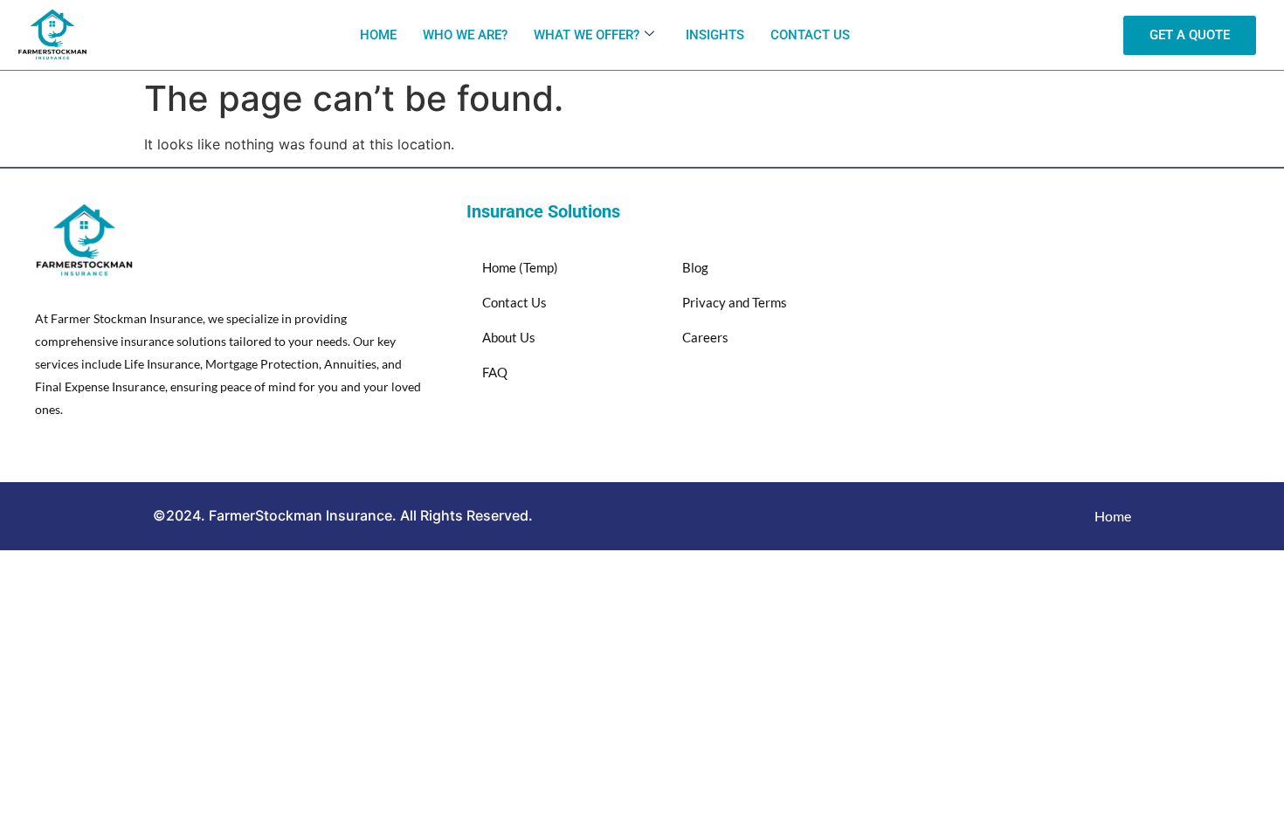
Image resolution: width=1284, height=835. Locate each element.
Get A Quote (1189, 35)
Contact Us (810, 35)
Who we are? (465, 35)
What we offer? (586, 35)
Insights (715, 35)
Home (378, 35)
